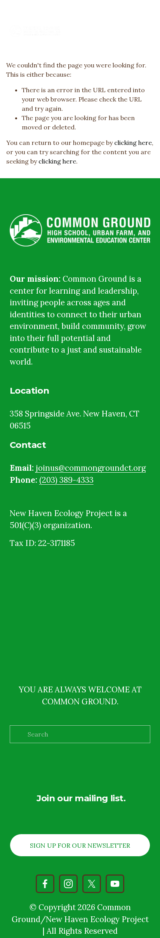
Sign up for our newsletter (80, 845)
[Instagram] (68, 883)
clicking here (133, 142)
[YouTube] (115, 883)
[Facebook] (45, 883)
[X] (91, 883)
